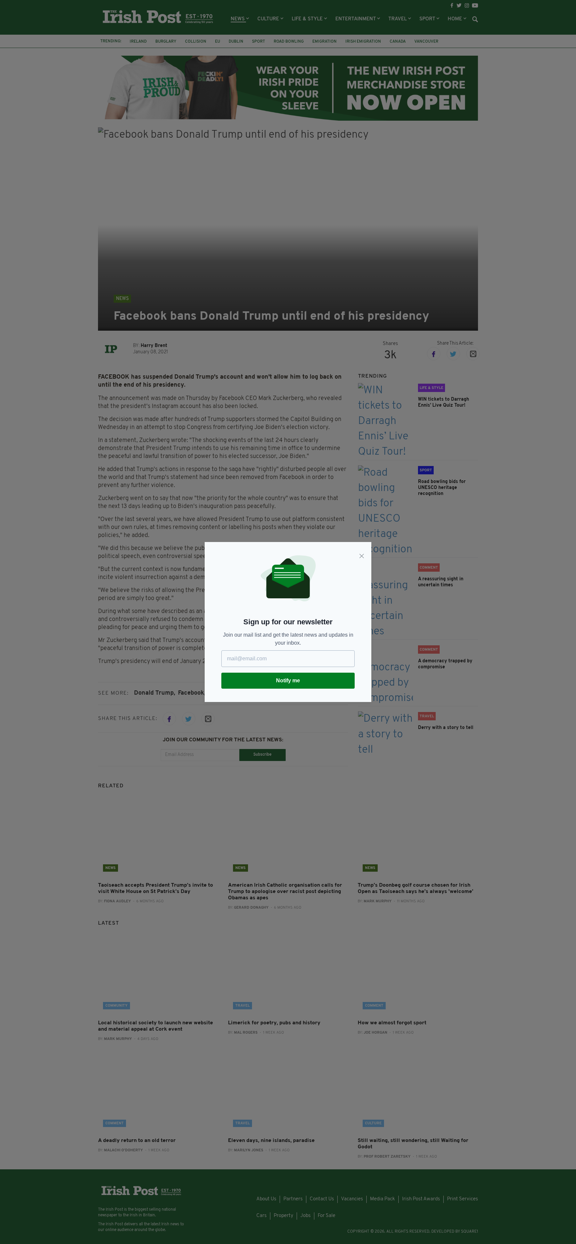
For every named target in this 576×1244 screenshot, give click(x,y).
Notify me (288, 680)
